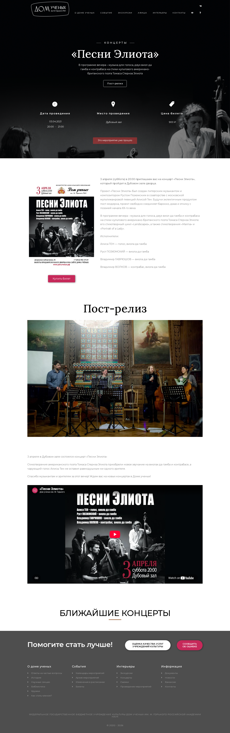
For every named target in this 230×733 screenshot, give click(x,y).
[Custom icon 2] (200, 6)
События (106, 13)
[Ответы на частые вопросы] (200, 13)
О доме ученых (85, 13)
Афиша (142, 13)
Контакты (179, 13)
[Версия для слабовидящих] (192, 13)
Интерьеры (160, 13)
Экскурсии (125, 13)
